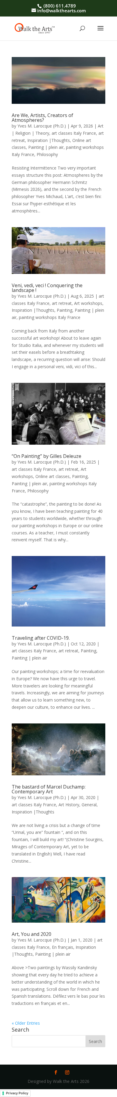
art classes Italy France (74, 133)
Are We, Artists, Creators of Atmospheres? (42, 117)
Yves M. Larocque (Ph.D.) (41, 126)
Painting (64, 310)
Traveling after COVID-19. (41, 638)
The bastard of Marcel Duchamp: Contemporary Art (49, 789)
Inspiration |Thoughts (48, 140)
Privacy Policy (17, 1093)
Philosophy (47, 154)
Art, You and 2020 (31, 934)
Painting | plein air (46, 147)
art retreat (62, 303)
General (89, 804)
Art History (68, 804)
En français (62, 947)
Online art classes (52, 476)
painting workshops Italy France (49, 317)
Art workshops (88, 303)
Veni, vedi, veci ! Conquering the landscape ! (47, 287)
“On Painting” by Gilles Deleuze (46, 456)
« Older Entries (26, 1023)
